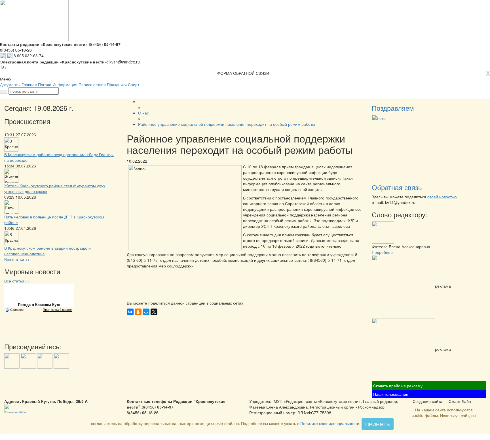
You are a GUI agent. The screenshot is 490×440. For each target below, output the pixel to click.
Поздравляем (393, 108)
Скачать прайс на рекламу (398, 385)
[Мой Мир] (146, 312)
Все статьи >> (17, 259)
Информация (64, 84)
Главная (29, 84)
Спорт (133, 84)
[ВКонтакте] (130, 312)
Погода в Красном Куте (39, 305)
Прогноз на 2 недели (57, 309)
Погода (44, 84)
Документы (10, 84)
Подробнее (382, 252)
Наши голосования (390, 394)
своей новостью (442, 196)
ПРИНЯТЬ (377, 424)
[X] (154, 312)
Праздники (117, 84)
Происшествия (92, 84)
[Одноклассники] (138, 312)
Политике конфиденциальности (329, 423)
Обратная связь (397, 187)
